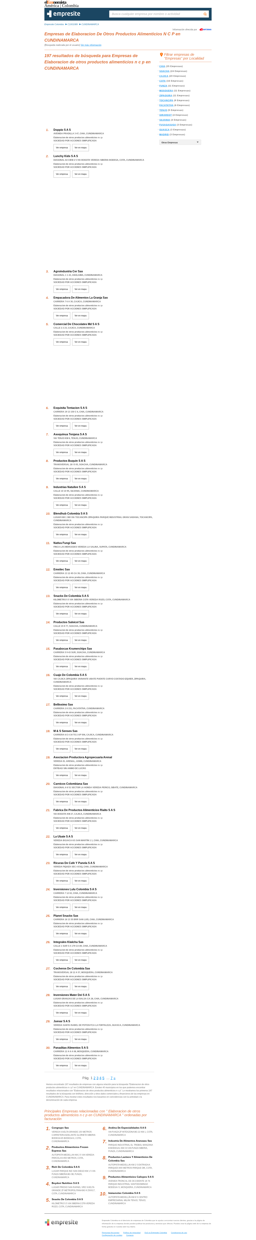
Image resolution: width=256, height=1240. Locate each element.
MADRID (164, 134)
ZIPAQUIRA (165, 95)
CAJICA (163, 76)
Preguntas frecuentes (110, 1233)
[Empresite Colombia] (63, 16)
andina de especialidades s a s (127, 1127)
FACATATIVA (166, 105)
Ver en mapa (81, 147)
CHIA (162, 66)
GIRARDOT (165, 115)
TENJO (163, 110)
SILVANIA (164, 120)
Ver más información (91, 45)
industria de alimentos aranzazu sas (130, 1140)
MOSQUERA (166, 90)
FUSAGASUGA (167, 125)
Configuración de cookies (112, 1235)
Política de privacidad (132, 1233)
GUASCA (164, 129)
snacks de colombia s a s (67, 1199)
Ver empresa (62, 147)
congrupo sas (60, 1127)
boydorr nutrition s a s (65, 1183)
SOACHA (164, 71)
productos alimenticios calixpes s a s (131, 1176)
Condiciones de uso (179, 1233)
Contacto (130, 1235)
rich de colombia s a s (66, 1166)
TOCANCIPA (166, 100)
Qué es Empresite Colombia (156, 1233)
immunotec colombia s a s (124, 1193)
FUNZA (163, 86)
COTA (162, 81)
